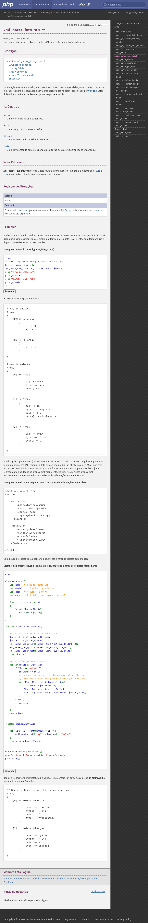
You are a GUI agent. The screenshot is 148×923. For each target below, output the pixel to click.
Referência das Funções (26, 12)
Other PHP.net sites (103, 919)
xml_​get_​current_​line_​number (130, 45)
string (13, 68)
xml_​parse (121, 52)
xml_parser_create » (135, 12)
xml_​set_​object (123, 136)
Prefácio (7, 12)
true (5, 174)
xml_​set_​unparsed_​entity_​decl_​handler (128, 124)
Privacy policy (124, 919)
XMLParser (15, 64)
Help (72, 4)
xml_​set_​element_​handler (128, 84)
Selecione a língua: (77, 24)
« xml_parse (113, 12)
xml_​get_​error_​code (125, 49)
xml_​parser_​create (124, 59)
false (17, 78)
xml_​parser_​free (123, 132)
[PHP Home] (8, 4)
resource (97, 210)
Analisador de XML (71, 12)
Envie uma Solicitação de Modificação (63, 878)
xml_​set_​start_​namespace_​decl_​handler (128, 117)
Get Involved (60, 4)
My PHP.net (71, 919)
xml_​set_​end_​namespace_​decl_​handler (128, 89)
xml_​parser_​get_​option (126, 66)
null (31, 75)
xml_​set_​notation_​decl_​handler (127, 103)
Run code (9, 291)
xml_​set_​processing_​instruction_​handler (125, 110)
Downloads (24, 4)
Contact (85, 919)
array (12, 71)
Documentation (42, 4)
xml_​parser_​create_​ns (126, 63)
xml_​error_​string (123, 32)
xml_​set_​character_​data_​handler (127, 75)
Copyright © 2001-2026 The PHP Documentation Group (33, 919)
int (11, 78)
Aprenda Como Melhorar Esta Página (22, 878)
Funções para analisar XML (19, 16)
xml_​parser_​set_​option (126, 70)
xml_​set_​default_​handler (127, 80)
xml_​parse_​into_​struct (126, 56)
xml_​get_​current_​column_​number (128, 40)
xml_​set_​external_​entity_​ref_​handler (129, 96)
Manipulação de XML (49, 12)
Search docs (114, 4)
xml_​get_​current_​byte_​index (129, 35)
